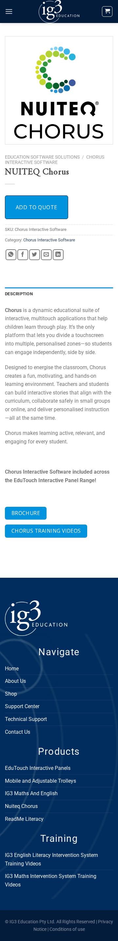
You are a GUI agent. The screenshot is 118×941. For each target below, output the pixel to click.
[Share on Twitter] (34, 254)
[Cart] (107, 11)
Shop (11, 694)
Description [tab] (19, 293)
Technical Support (26, 719)
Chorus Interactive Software (54, 159)
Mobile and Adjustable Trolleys (40, 781)
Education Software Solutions (42, 157)
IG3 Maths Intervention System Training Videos (50, 880)
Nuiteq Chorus (21, 806)
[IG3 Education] (59, 11)
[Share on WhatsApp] (11, 254)
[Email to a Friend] (46, 254)
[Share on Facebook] (22, 254)
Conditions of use (67, 929)
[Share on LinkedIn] (58, 254)
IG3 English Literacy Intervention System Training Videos (51, 859)
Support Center (22, 706)
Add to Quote (36, 207)
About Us (15, 681)
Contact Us (17, 732)
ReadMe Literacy (24, 819)
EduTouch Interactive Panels (37, 768)
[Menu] (9, 11)
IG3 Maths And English (31, 793)
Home (12, 668)
